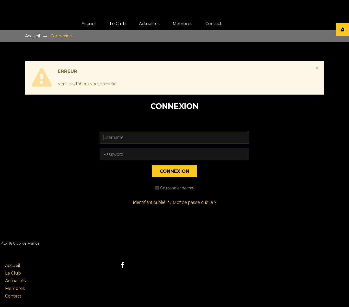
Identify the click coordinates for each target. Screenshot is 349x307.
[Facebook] (122, 265)
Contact (13, 296)
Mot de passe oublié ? (194, 202)
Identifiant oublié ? (151, 202)
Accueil (32, 35)
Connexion (174, 171)
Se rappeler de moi (177, 188)
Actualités (15, 280)
